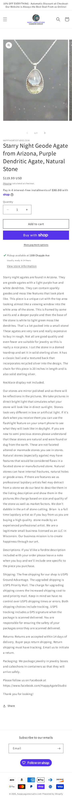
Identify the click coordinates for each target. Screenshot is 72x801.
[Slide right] (44, 133)
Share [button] (11, 706)
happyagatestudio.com (29, 793)
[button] (5, 19)
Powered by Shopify (52, 793)
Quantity (8, 201)
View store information (22, 266)
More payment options (36, 244)
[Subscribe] (58, 748)
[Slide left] (27, 133)
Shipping (7, 183)
